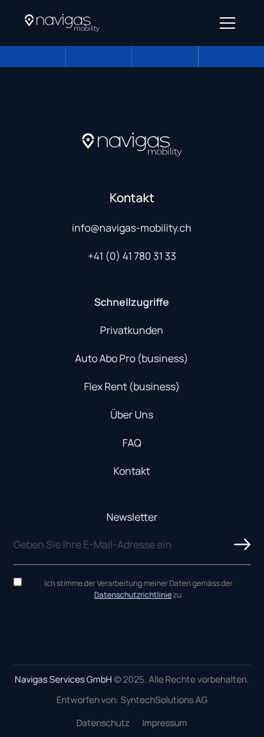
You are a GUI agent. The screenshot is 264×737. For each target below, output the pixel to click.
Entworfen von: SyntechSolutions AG (132, 699)
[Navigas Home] (62, 23)
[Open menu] (227, 23)
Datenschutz (102, 723)
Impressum (164, 723)
